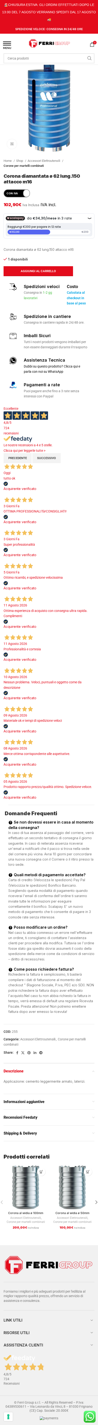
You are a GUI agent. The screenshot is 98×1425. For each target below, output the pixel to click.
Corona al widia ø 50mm (72, 1213)
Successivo (46, 458)
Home (8, 161)
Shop (20, 161)
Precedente (17, 458)
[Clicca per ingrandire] (12, 144)
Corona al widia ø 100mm (25, 1213)
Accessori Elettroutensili (44, 161)
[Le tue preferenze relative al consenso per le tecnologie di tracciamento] (8, 1416)
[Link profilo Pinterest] (29, 1053)
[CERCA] (89, 58)
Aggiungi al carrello (38, 271)
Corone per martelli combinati (24, 166)
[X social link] (23, 1053)
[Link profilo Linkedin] (35, 1053)
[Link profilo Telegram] (41, 1053)
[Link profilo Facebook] (17, 1053)
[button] (41, 1172)
